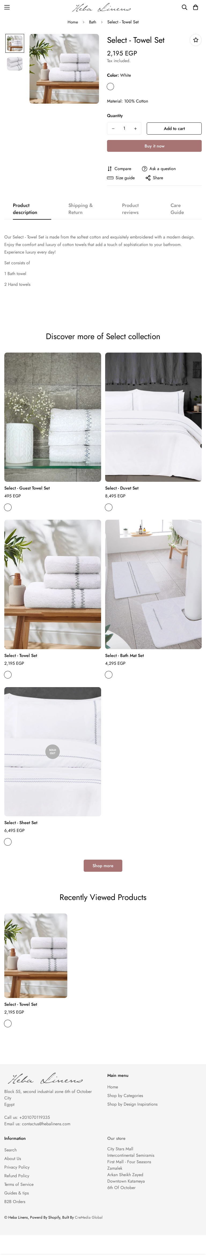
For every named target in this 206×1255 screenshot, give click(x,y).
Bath (92, 22)
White (110, 86)
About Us (12, 1158)
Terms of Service (19, 1184)
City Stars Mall (120, 1149)
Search (10, 1150)
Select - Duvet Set (121, 488)
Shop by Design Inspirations (132, 1104)
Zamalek (114, 1168)
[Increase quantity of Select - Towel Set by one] (135, 128)
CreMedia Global (88, 1217)
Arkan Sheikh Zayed (125, 1175)
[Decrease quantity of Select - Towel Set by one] (113, 128)
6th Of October (121, 1187)
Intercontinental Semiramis (130, 1155)
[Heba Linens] (103, 7)
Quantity (115, 116)
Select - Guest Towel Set (27, 488)
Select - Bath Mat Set (124, 655)
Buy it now (154, 146)
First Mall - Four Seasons (129, 1162)
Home (73, 22)
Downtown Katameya (126, 1181)
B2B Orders (14, 1201)
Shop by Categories (125, 1095)
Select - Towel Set (20, 655)
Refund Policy (16, 1176)
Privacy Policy (17, 1167)
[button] (195, 7)
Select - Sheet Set (20, 823)
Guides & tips (16, 1193)
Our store (116, 1138)
